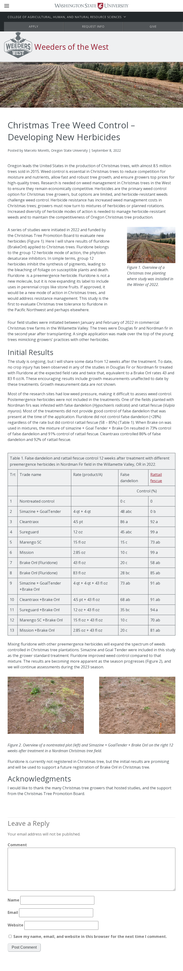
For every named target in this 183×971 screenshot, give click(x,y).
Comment (17, 844)
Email (13, 912)
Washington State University (91, 6)
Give (153, 27)
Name (13, 900)
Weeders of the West (71, 47)
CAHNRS (65, 17)
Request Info (93, 27)
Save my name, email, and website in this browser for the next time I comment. (90, 936)
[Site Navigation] (12, 6)
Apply (33, 27)
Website (15, 925)
